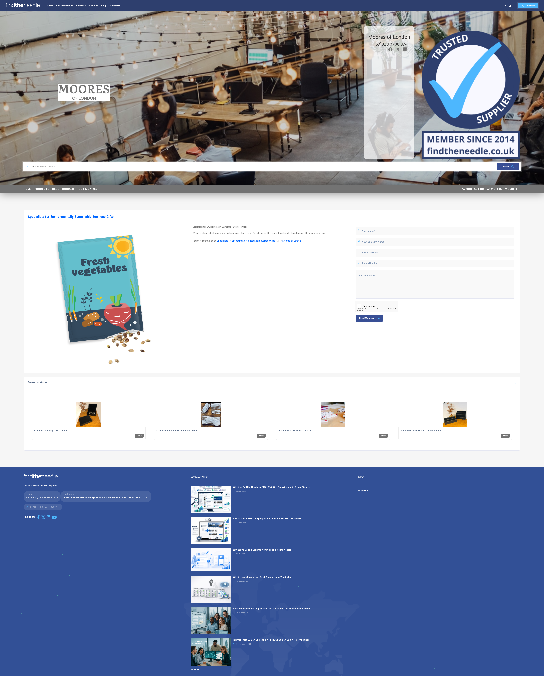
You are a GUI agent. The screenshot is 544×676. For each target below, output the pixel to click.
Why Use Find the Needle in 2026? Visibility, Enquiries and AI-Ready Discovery (272, 487)
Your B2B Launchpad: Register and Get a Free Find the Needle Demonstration (272, 608)
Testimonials (87, 188)
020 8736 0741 (395, 44)
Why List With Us (64, 5)
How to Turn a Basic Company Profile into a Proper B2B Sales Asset (267, 518)
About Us (93, 5)
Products (41, 188)
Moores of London (389, 37)
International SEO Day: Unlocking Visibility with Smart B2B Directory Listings (271, 640)
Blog (103, 5)
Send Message (367, 318)
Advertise (81, 5)
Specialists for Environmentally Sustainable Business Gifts (246, 240)
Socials (68, 188)
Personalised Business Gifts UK (295, 430)
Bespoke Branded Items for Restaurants (421, 430)
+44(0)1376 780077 (47, 507)
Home (50, 5)
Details (139, 435)
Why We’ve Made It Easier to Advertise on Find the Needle (262, 550)
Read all (195, 669)
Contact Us (114, 5)
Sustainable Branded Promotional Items (176, 430)
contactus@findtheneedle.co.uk (42, 497)
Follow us (363, 490)
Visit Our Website (504, 188)
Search (506, 166)
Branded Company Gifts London (51, 430)
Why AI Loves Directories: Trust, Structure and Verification (262, 577)
